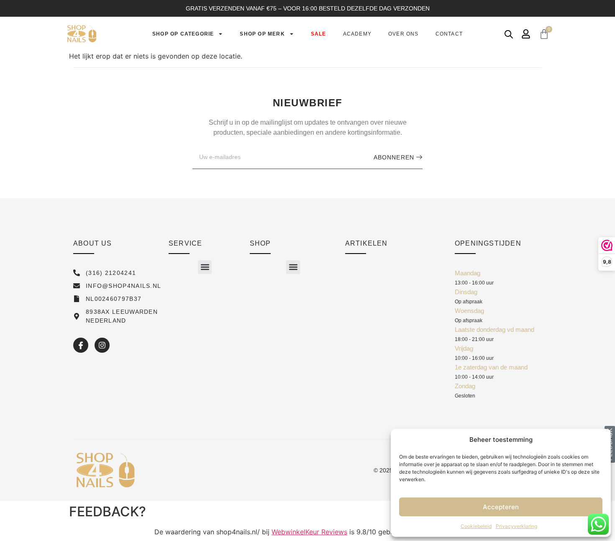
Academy (357, 34)
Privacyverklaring (516, 526)
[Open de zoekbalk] (509, 34)
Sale (318, 34)
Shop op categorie (183, 34)
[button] (205, 267)
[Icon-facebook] (80, 345)
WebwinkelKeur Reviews (309, 532)
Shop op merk (262, 34)
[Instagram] (102, 345)
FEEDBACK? (107, 511)
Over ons (403, 34)
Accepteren (501, 507)
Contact (449, 34)
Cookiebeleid (476, 526)
